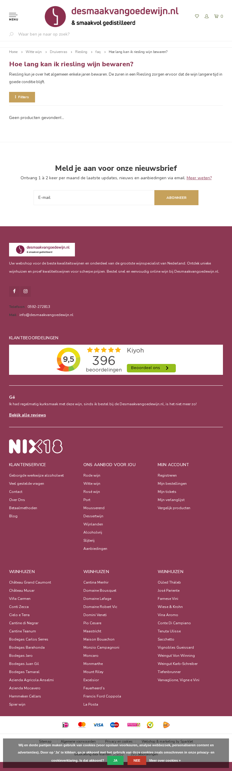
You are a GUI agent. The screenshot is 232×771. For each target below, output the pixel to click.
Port (86, 499)
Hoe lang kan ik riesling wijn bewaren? (138, 52)
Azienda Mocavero (24, 688)
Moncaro (90, 655)
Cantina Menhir (95, 582)
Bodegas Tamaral (24, 671)
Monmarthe (93, 663)
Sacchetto (166, 639)
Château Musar (21, 590)
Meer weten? (199, 178)
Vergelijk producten (174, 508)
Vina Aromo (168, 615)
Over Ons (17, 499)
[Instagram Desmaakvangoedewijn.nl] (25, 291)
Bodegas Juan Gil (24, 663)
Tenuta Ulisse (169, 631)
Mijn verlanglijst (171, 499)
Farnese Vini (168, 598)
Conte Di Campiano (174, 623)
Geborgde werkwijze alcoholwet (36, 475)
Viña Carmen (20, 598)
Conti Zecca (19, 606)
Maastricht (92, 631)
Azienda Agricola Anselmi (31, 680)
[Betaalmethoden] (65, 725)
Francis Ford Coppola (102, 696)
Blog (13, 516)
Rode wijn (91, 475)
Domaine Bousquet (99, 590)
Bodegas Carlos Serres (28, 639)
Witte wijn (34, 52)
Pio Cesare (92, 623)
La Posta (90, 704)
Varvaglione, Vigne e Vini (178, 680)
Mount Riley (93, 671)
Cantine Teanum (22, 631)
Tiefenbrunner (169, 671)
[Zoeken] (13, 34)
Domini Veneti (95, 615)
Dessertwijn (93, 516)
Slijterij (89, 540)
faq (98, 52)
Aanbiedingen (95, 548)
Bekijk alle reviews (27, 415)
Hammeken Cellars (25, 696)
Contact (15, 491)
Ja (115, 760)
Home (13, 52)
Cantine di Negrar (23, 623)
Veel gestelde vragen (26, 483)
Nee (137, 760)
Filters (23, 97)
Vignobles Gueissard (176, 647)
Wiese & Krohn (170, 606)
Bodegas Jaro (21, 655)
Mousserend (94, 508)
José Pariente (168, 590)
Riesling (81, 52)
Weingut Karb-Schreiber (178, 663)
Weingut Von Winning (176, 655)
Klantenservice (27, 465)
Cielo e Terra (19, 615)
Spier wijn (17, 704)
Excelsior (91, 680)
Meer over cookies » (165, 760)
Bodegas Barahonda (27, 647)
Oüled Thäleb (169, 582)
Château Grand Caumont (30, 582)
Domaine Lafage (97, 598)
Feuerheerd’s (94, 688)
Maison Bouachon (98, 639)
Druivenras (58, 52)
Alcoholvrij (92, 532)
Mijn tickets (167, 491)
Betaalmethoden (23, 508)
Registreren (167, 475)
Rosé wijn (91, 491)
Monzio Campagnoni (101, 647)
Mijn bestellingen (172, 483)
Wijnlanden (93, 524)
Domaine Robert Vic (100, 606)
